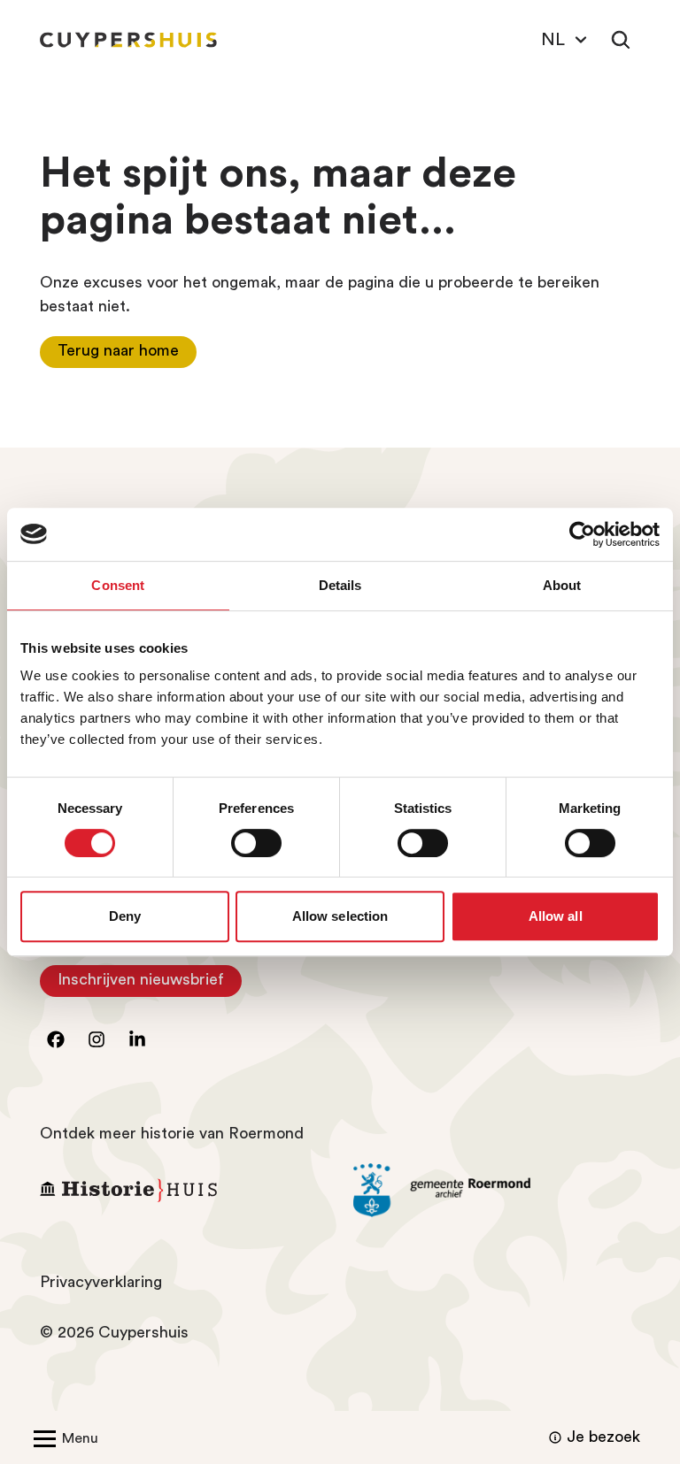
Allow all (556, 916)
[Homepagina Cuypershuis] (128, 40)
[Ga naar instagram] (96, 1039)
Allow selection (340, 916)
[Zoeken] (620, 39)
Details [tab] (340, 585)
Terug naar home (118, 350)
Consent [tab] (117, 585)
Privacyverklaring (101, 1282)
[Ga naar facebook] (56, 1039)
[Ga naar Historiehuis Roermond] (183, 1190)
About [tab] (562, 585)
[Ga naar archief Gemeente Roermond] (496, 1190)
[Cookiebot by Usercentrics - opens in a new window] (582, 534)
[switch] (256, 843)
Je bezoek (603, 1437)
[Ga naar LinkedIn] (137, 1039)
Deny (125, 916)
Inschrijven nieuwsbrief (150, 984)
